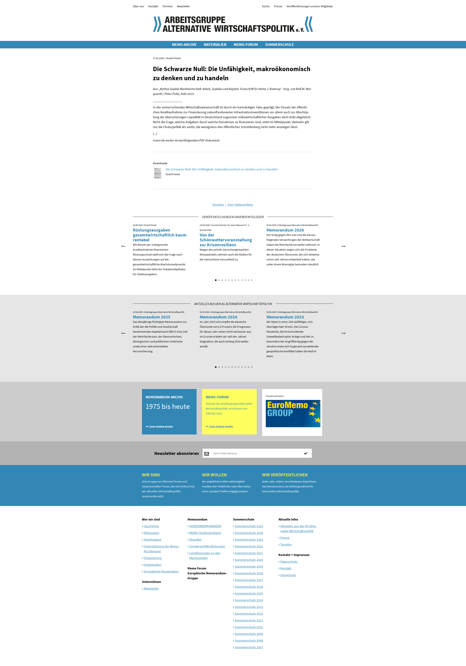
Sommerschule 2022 (249, 546)
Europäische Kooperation (161, 571)
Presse (278, 6)
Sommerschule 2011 (249, 620)
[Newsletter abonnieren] (307, 453)
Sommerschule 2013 (249, 607)
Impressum (288, 575)
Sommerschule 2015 (249, 593)
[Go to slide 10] (245, 279)
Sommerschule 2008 (249, 640)
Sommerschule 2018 (249, 573)
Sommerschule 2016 (249, 587)
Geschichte (151, 526)
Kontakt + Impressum (294, 555)
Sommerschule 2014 (249, 600)
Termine (167, 6)
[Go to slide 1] (215, 279)
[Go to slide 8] (238, 279)
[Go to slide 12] (251, 279)
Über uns (138, 6)
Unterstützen (151, 582)
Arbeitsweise (152, 539)
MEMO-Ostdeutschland (205, 533)
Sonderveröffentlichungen (207, 546)
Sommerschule (243, 519)
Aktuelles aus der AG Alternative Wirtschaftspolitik (298, 528)
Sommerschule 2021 (249, 553)
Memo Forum (196, 568)
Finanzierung (153, 558)
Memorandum (197, 519)
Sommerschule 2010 (249, 627)
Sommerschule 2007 (249, 647)
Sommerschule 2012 (249, 613)
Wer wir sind (151, 519)
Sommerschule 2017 (249, 580)
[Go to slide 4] (225, 279)
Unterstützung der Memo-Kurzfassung (161, 548)
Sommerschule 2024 (249, 533)
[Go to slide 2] (218, 279)
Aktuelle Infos (288, 519)
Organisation (152, 565)
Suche (266, 6)
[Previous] (123, 246)
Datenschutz (289, 561)
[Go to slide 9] (241, 279)
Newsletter (183, 6)
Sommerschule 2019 (249, 566)
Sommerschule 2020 (249, 560)
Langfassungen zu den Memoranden (204, 555)
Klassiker (195, 539)
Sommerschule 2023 (249, 539)
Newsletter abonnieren (176, 453)
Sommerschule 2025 (249, 526)
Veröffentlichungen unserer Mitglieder (310, 6)
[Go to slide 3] (222, 279)
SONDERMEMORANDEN (205, 526)
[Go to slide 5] (228, 279)
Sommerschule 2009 (249, 634)
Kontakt (153, 6)
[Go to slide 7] (235, 279)
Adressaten (151, 533)
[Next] (343, 246)
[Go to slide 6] (232, 279)
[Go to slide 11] (248, 279)
